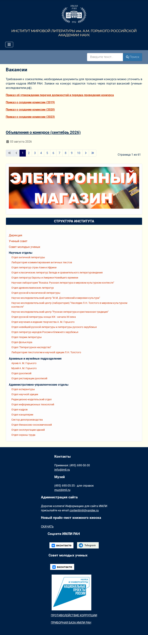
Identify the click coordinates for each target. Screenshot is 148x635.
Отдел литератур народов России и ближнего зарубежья (44, 332)
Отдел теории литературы (26, 337)
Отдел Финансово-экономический (31, 424)
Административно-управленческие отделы (38, 384)
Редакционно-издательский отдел (31, 399)
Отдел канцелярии (22, 414)
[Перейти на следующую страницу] (85, 153)
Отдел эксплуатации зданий (28, 429)
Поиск (134, 57)
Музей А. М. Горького (24, 368)
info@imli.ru (62, 469)
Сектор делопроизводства (27, 419)
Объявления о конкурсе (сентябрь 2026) (43, 132)
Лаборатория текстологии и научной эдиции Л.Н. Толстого (46, 352)
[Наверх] (141, 628)
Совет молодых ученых (24, 247)
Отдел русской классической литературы (35, 292)
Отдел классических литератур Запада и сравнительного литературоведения (57, 272)
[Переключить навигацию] (9, 44)
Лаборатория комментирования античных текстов (41, 262)
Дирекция (15, 235)
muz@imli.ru (62, 490)
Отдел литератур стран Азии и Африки (33, 267)
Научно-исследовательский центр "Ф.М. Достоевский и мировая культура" (55, 297)
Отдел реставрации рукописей (29, 378)
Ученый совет (18, 241)
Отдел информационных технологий (32, 404)
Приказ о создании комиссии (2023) (30, 117)
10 (78, 153)
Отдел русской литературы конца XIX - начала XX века (43, 316)
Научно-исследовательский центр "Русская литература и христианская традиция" (59, 311)
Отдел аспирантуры (23, 389)
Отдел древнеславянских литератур (32, 287)
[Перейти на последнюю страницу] (92, 153)
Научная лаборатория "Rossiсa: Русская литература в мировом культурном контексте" (62, 282)
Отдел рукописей (21, 373)
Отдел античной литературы (28, 257)
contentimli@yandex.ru (84, 510)
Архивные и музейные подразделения (35, 358)
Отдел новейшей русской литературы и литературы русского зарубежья (54, 327)
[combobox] (105, 57)
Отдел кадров (19, 409)
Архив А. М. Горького (23, 363)
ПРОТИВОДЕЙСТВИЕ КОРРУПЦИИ (74, 615)
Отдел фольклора (21, 342)
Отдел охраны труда (23, 434)
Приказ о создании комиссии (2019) (30, 102)
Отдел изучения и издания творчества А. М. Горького (43, 321)
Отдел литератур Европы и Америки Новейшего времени (44, 277)
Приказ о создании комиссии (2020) (30, 109)
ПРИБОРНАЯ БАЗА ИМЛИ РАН (71, 622)
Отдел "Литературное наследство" (31, 347)
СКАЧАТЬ (47, 526)
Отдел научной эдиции (24, 394)
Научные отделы (20, 252)
